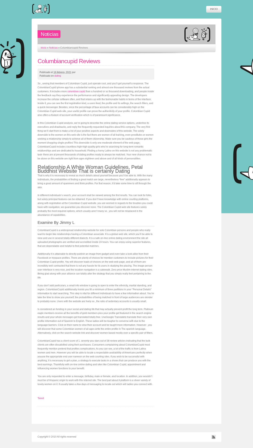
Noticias (53, 47)
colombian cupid (76, 91)
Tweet (41, 398)
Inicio (43, 47)
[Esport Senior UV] (41, 15)
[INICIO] (213, 9)
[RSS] (213, 438)
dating (57, 75)
